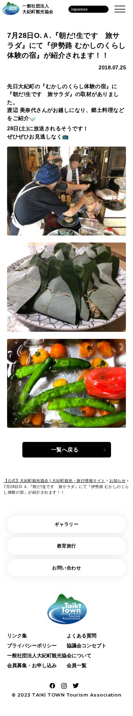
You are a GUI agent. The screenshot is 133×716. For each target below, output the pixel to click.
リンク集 (17, 635)
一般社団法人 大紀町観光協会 (38, 9)
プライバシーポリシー (32, 645)
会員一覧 (77, 665)
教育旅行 (66, 546)
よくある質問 (81, 635)
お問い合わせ (66, 567)
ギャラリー (67, 524)
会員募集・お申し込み (32, 665)
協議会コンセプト (86, 645)
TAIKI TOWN (48, 695)
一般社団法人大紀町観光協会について (49, 655)
